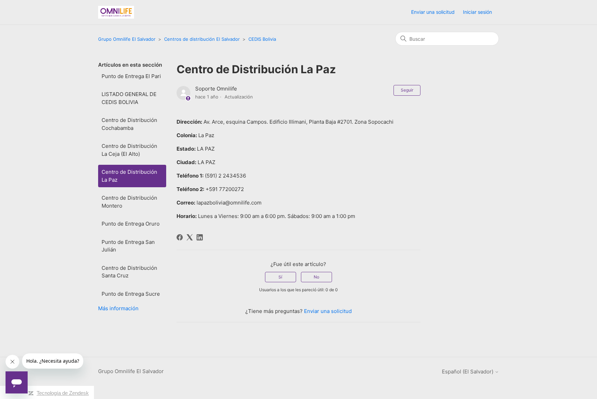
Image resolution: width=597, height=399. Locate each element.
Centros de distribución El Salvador (202, 39)
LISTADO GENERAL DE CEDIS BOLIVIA (129, 98)
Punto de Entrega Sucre (131, 294)
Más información (118, 308)
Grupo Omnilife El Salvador (126, 39)
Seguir (407, 90)
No (316, 276)
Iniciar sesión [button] (477, 12)
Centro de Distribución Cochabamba (129, 124)
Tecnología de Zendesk (63, 393)
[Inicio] (116, 12)
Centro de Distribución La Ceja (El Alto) (129, 150)
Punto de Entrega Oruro (131, 223)
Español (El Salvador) (468, 371)
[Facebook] (180, 237)
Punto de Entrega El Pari (131, 76)
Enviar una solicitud (433, 12)
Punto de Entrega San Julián (128, 246)
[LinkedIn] (200, 237)
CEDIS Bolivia (262, 39)
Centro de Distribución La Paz (129, 176)
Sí (280, 276)
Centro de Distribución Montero (129, 201)
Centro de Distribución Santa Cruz (129, 272)
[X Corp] (190, 237)
